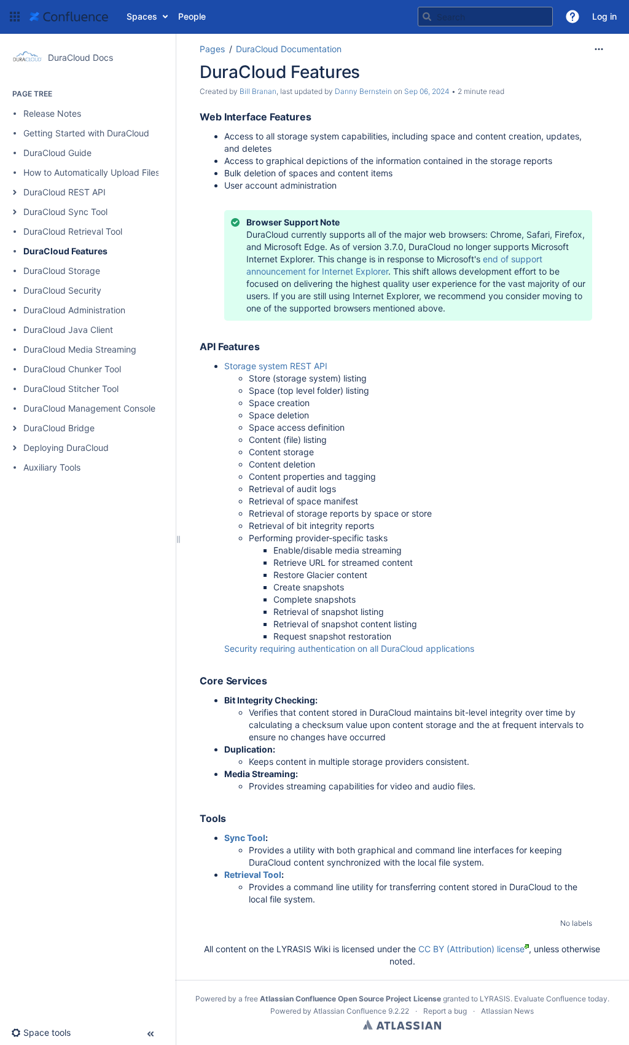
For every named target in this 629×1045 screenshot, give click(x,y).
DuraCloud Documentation (289, 49)
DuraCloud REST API (64, 192)
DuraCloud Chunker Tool (72, 369)
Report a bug (445, 1011)
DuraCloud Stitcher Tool (71, 388)
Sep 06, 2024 (427, 91)
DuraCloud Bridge (59, 428)
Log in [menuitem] (604, 16)
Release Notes (52, 113)
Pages (212, 49)
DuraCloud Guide (57, 152)
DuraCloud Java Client (68, 329)
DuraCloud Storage (61, 270)
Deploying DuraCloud (66, 447)
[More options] (599, 49)
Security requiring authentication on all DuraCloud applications (349, 648)
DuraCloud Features (65, 251)
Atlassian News (507, 1011)
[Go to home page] (68, 16)
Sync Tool (244, 837)
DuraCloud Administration (74, 310)
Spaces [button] (142, 16)
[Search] (427, 17)
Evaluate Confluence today (561, 998)
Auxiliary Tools (51, 467)
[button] (14, 16)
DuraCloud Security (62, 290)
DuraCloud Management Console (89, 408)
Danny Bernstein (363, 91)
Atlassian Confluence (349, 1011)
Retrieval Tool (252, 874)
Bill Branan (258, 91)
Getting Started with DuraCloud (86, 133)
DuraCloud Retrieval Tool (72, 231)
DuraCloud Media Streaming (79, 349)
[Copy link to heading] (315, 117)
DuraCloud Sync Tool (65, 211)
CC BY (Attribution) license (471, 949)
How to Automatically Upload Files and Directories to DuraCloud (150, 172)
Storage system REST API (275, 366)
